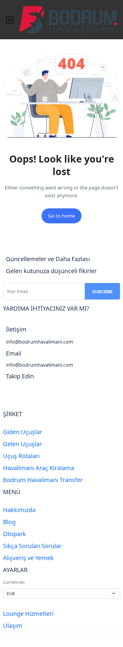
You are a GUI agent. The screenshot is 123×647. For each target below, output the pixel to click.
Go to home (61, 216)
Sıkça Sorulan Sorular (32, 546)
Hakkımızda (19, 510)
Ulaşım (12, 626)
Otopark (14, 534)
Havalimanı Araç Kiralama (38, 468)
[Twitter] (29, 392)
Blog (9, 522)
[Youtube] (45, 392)
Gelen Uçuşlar (22, 444)
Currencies (14, 582)
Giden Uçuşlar (22, 432)
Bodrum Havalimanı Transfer (43, 480)
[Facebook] (13, 392)
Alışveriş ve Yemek (28, 558)
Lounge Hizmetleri (28, 614)
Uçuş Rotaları (21, 456)
